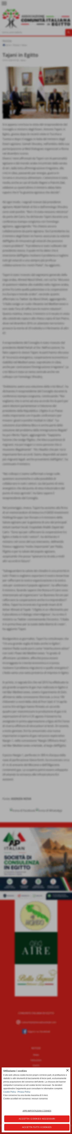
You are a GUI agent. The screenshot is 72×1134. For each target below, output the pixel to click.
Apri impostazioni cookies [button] (37, 1111)
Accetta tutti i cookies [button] (37, 1127)
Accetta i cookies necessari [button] (37, 1119)
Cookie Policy (9, 1092)
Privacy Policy (24, 1092)
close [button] (67, 1070)
